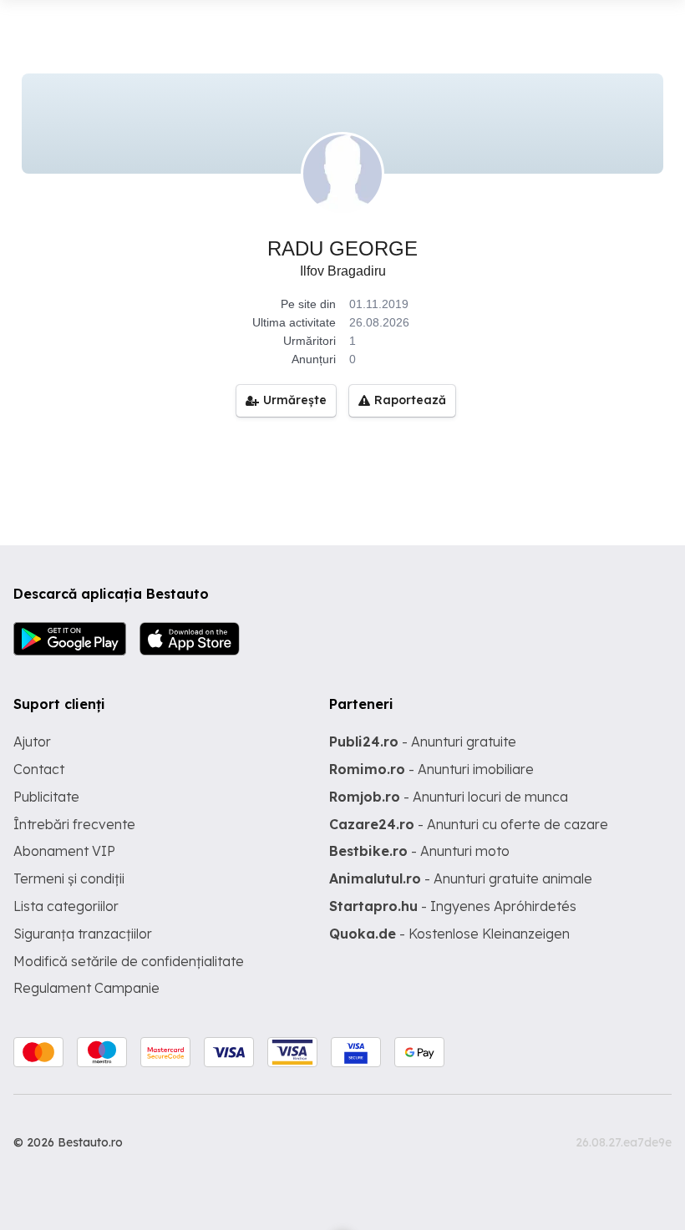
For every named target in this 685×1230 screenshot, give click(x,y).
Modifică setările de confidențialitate (128, 961)
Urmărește (295, 399)
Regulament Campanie (86, 987)
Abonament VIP (64, 851)
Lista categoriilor (66, 906)
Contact (38, 769)
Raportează (410, 399)
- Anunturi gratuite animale (460, 878)
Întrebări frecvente (74, 824)
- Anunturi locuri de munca (448, 796)
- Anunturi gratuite (422, 741)
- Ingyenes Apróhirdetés (452, 906)
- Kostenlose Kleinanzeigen (449, 933)
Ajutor (32, 741)
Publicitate (46, 796)
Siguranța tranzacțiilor (82, 933)
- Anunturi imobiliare (431, 769)
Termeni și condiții (68, 878)
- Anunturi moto (419, 851)
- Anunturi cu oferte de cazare (468, 824)
